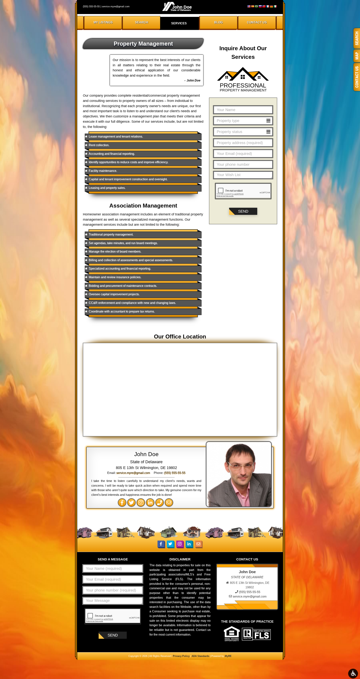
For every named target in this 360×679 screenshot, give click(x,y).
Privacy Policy (181, 656)
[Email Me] (170, 502)
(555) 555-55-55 (91, 6)
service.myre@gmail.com (116, 6)
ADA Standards (200, 656)
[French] (267, 6)
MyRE (228, 656)
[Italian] (275, 6)
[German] (271, 6)
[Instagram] (141, 502)
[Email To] (198, 544)
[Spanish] (252, 6)
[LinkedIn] (151, 502)
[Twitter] (132, 502)
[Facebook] (123, 502)
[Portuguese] (256, 6)
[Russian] (260, 6)
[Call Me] (160, 502)
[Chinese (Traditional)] (264, 6)
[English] (248, 6)
